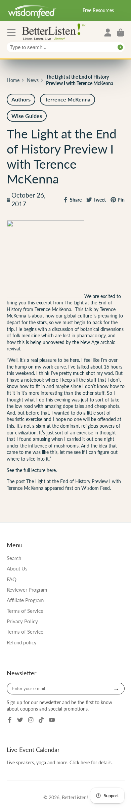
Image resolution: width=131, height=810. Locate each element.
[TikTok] (41, 720)
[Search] (120, 47)
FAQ (11, 579)
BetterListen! (75, 797)
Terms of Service (25, 611)
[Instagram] (31, 720)
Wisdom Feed (95, 488)
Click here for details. (91, 762)
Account (108, 33)
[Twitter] (20, 720)
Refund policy (22, 642)
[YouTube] (52, 720)
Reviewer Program (27, 590)
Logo (55, 31)
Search (14, 558)
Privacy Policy (22, 621)
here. (52, 470)
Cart (121, 33)
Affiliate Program (25, 600)
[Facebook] (10, 720)
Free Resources (98, 10)
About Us (17, 568)
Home (13, 80)
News (33, 80)
